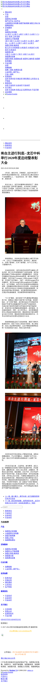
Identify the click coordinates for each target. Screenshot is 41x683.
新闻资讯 (8, 145)
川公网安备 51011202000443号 (20, 631)
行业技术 (8, 513)
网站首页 (8, 12)
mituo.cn (30, 670)
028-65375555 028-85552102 (11, 619)
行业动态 (8, 147)
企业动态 (8, 515)
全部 (6, 16)
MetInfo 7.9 (13, 670)
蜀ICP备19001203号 (8, 658)
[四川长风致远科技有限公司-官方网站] (20, 4)
